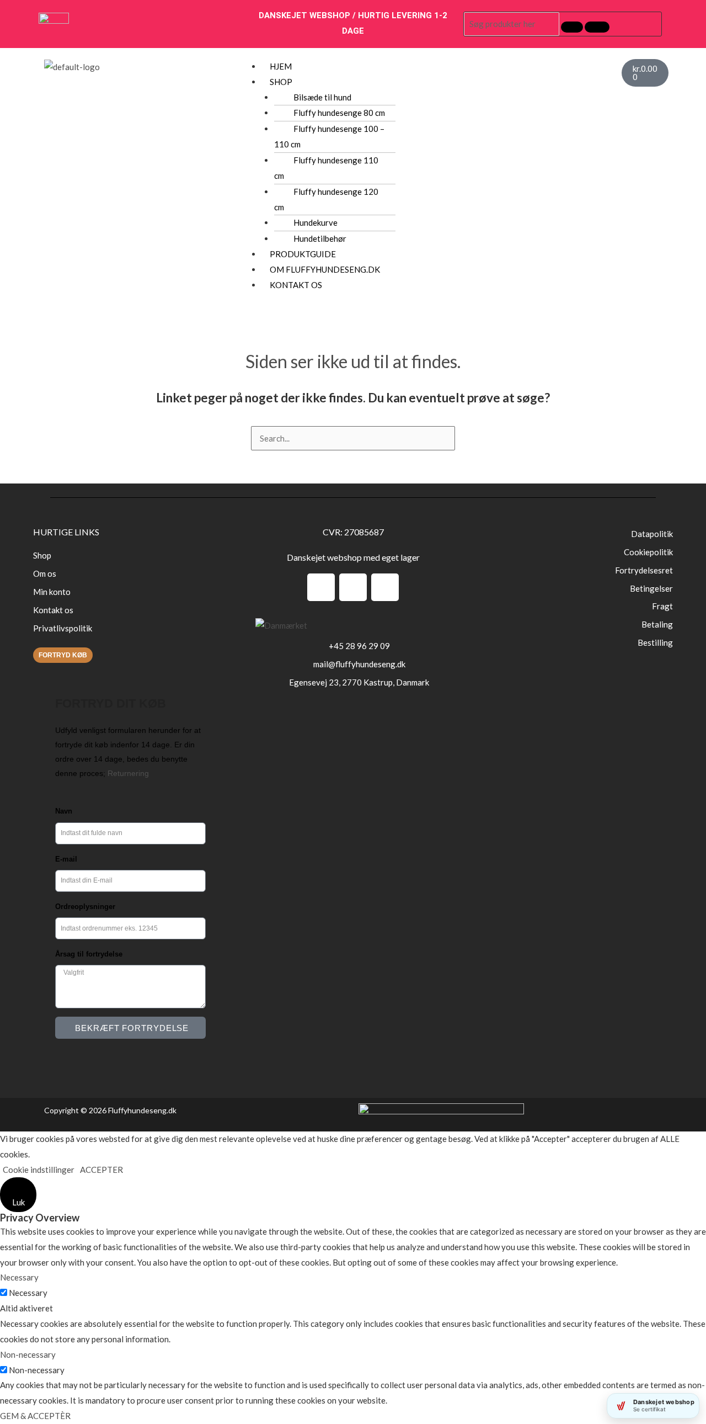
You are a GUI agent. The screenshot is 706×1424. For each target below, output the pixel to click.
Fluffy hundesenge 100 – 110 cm (329, 136)
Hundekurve (315, 222)
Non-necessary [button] (28, 1354)
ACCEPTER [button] (101, 1170)
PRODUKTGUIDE (303, 254)
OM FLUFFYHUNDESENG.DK (325, 269)
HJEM (281, 66)
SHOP (281, 82)
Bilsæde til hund (322, 97)
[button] (436, 82)
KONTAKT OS (296, 285)
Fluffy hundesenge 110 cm (326, 167)
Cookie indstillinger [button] (38, 1170)
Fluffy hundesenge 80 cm (339, 113)
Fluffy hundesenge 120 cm (326, 199)
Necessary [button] (19, 1277)
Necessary (28, 1293)
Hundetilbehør (319, 238)
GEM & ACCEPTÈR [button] (35, 1416)
